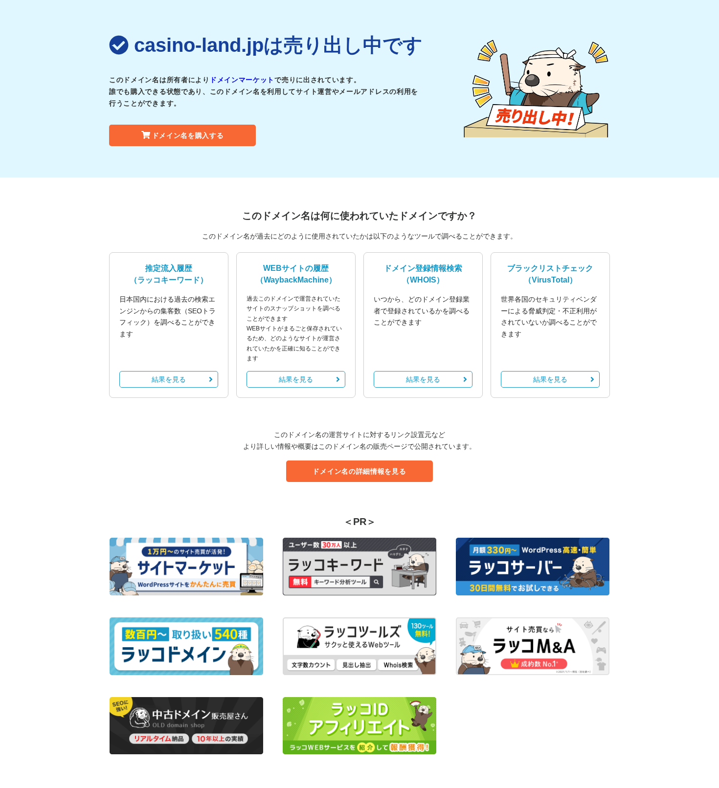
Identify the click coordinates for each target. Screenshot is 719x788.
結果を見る (169, 379)
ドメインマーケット (242, 80)
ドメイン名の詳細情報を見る (359, 471)
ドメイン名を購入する (188, 135)
